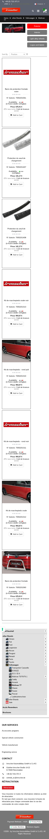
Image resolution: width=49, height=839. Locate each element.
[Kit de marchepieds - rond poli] (16, 353)
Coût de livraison (22, 109)
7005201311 (21, 448)
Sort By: (5, 54)
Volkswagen (30, 18)
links (6, 4)
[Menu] (38, 11)
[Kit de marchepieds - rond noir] (16, 424)
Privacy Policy (36, 822)
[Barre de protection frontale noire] (16, 72)
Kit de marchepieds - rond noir (16, 441)
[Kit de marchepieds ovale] (16, 494)
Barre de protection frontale (16, 581)
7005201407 (21, 167)
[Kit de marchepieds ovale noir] (16, 283)
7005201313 (21, 307)
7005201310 (21, 376)
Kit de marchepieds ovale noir (16, 300)
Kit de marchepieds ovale (16, 510)
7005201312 (21, 517)
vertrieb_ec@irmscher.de (15, 778)
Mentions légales (33, 827)
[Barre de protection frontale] (16, 565)
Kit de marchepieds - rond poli (16, 370)
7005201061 (21, 98)
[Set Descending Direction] (27, 54)
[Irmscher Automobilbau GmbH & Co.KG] (11, 10)
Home (6, 18)
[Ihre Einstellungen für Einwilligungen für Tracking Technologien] (2, 629)
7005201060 (21, 587)
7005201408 (21, 237)
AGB (25, 822)
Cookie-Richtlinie (18, 827)
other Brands (17, 18)
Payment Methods (14, 822)
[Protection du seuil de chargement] (16, 142)
